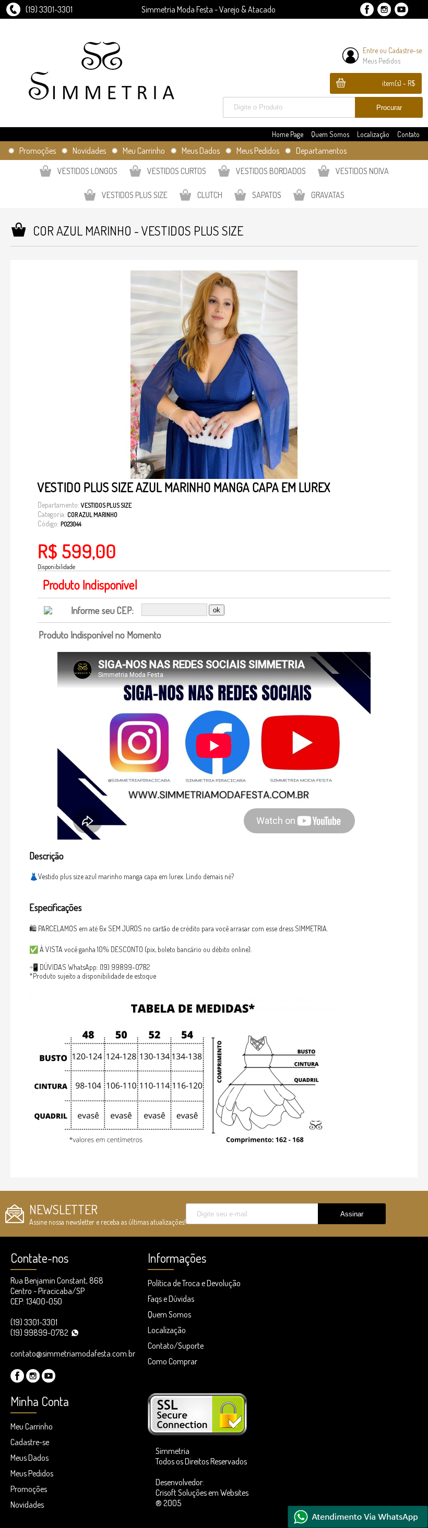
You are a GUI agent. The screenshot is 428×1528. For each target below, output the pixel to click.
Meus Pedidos (381, 60)
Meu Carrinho (31, 1426)
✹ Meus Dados (195, 150)
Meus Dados (29, 1457)
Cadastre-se (405, 50)
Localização (373, 134)
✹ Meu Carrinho (138, 150)
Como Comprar (172, 1361)
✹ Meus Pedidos (252, 150)
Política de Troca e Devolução (194, 1283)
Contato (408, 134)
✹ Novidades (83, 150)
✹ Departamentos (315, 150)
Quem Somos (330, 134)
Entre (370, 50)
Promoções (28, 1489)
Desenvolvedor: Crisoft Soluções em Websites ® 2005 (202, 1492)
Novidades (27, 1504)
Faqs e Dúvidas (171, 1298)
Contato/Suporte (176, 1345)
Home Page (287, 134)
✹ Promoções (32, 150)
